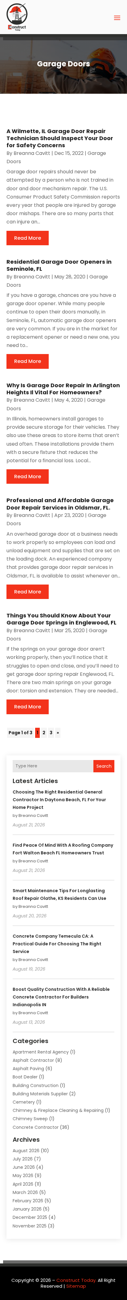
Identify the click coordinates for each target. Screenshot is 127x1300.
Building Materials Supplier (40, 1094)
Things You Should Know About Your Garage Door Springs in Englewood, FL (61, 619)
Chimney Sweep (30, 1119)
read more (27, 238)
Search (104, 766)
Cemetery (24, 1102)
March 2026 (25, 1192)
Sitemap (76, 1286)
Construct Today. (76, 1280)
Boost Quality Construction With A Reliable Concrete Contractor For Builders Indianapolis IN (61, 997)
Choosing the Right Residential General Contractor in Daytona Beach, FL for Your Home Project (59, 799)
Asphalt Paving (28, 1069)
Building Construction (36, 1085)
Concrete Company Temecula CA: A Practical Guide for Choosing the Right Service (57, 944)
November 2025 (30, 1226)
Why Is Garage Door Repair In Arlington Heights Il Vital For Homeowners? (63, 388)
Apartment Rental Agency (41, 1052)
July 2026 (23, 1159)
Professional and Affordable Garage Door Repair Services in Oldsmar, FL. (60, 503)
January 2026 (27, 1209)
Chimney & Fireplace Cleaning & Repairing (58, 1110)
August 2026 (26, 1151)
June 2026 (24, 1167)
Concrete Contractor (36, 1127)
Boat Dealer (25, 1077)
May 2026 (23, 1175)
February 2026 (28, 1201)
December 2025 (30, 1217)
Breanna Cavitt (32, 153)
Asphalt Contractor (33, 1060)
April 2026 (23, 1184)
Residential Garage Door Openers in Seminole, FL (59, 265)
